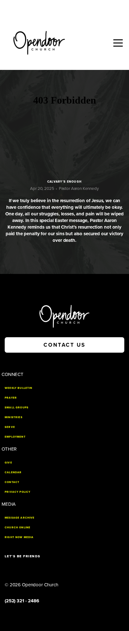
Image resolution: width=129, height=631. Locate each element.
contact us (64, 345)
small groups (16, 407)
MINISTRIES (14, 417)
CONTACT (12, 482)
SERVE (10, 427)
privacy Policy (17, 491)
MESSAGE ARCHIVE (20, 517)
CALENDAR (13, 472)
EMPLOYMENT (15, 436)
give (8, 462)
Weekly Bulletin (19, 387)
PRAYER (11, 397)
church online (17, 527)
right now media (19, 537)
